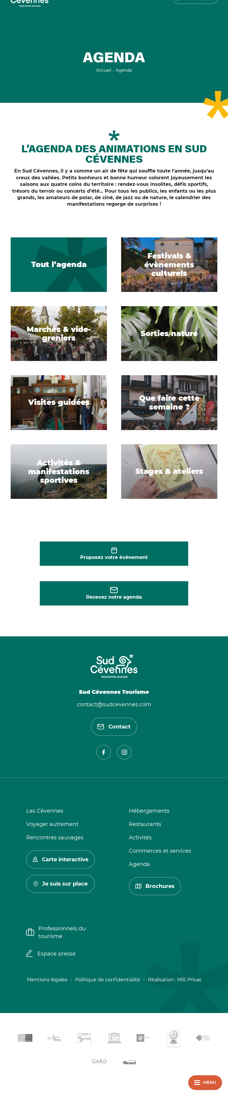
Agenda (139, 864)
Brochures (160, 886)
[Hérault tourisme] (128, 1062)
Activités (140, 837)
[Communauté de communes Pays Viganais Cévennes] (84, 1039)
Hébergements (149, 811)
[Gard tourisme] (99, 1062)
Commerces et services (160, 851)
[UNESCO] (114, 1039)
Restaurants (145, 824)
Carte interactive (65, 859)
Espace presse (56, 953)
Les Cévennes (44, 811)
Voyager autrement (52, 824)
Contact (119, 726)
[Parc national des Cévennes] (143, 1039)
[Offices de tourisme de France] (203, 1039)
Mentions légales (47, 979)
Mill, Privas (189, 979)
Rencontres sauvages (54, 837)
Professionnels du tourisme (62, 932)
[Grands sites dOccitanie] (173, 1039)
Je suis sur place (65, 884)
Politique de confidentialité (107, 979)
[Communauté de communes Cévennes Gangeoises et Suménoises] (25, 1039)
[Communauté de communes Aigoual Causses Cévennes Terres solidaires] (54, 1039)
